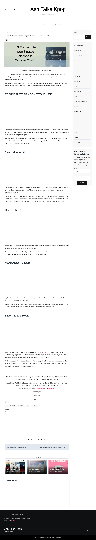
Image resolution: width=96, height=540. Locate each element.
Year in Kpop (77, 142)
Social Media (62, 24)
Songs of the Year (62, 467)
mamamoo (28, 39)
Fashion (76, 71)
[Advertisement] (37, 425)
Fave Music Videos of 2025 (36, 469)
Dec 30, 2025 (37, 471)
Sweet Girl (47, 352)
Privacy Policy (52, 24)
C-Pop (75, 66)
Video (75, 132)
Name (75, 168)
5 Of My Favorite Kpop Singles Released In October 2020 (27, 36)
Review (76, 117)
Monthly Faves (9, 32)
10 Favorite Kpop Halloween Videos (17, 447)
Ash (11, 39)
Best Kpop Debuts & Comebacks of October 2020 (53, 447)
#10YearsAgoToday (79, 45)
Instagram (51, 388)
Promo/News (77, 106)
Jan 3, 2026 (15, 471)
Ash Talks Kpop (48, 9)
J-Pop (51, 467)
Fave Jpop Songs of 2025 (57, 469)
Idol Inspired (77, 81)
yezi (43, 39)
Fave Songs (77, 76)
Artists (32, 24)
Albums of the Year (12, 467)
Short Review (77, 122)
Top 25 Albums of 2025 (13, 469)
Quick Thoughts (78, 112)
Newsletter (44, 24)
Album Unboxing (78, 50)
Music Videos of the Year (38, 467)
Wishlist (76, 137)
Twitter (38, 388)
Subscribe (82, 182)
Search (76, 32)
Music (15, 32)
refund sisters (38, 39)
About (37, 24)
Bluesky (43, 388)
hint (25, 39)
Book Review (77, 61)
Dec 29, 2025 (59, 471)
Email (75, 175)
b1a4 (22, 39)
